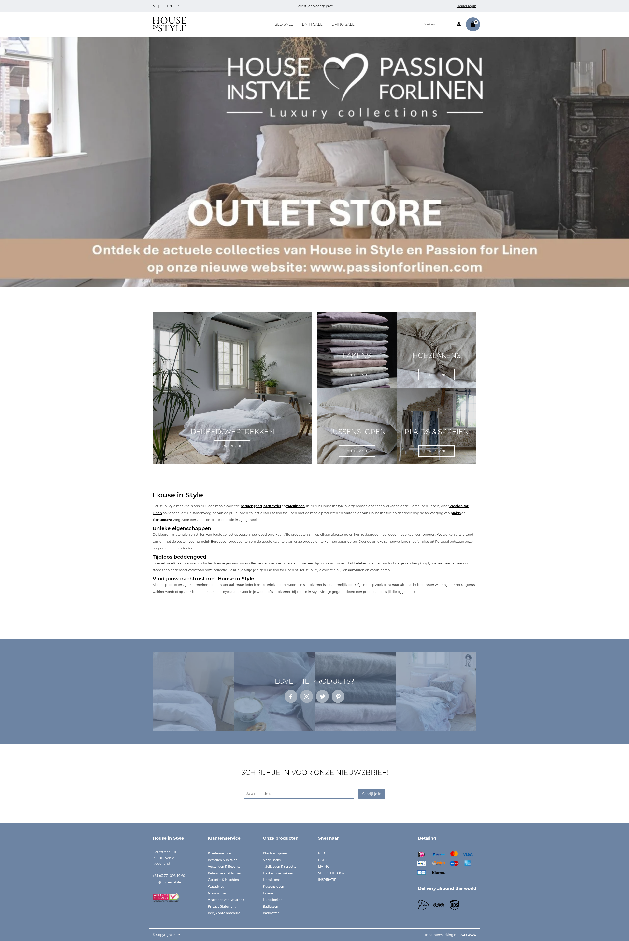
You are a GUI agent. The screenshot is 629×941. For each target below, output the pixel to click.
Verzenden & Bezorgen (225, 866)
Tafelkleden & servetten (280, 866)
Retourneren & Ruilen (224, 873)
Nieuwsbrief (217, 893)
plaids (456, 513)
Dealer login (466, 6)
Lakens (268, 893)
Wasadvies (216, 886)
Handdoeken (272, 899)
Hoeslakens (271, 880)
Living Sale (343, 24)
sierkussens (162, 520)
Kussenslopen (273, 886)
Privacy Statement (222, 906)
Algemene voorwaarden (226, 899)
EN (169, 6)
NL (155, 6)
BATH (322, 860)
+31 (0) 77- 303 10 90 (169, 875)
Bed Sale (283, 24)
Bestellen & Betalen (222, 860)
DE (162, 6)
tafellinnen (295, 506)
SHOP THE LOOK (331, 873)
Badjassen (270, 906)
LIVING (323, 866)
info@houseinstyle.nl (169, 882)
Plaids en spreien (276, 853)
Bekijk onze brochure (224, 913)
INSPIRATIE (327, 880)
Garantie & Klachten (223, 880)
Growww (468, 935)
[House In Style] (169, 24)
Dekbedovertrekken (278, 873)
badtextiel (272, 506)
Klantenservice (219, 853)
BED (321, 853)
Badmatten (271, 913)
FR (176, 6)
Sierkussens (272, 860)
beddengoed (251, 506)
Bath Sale (312, 24)
